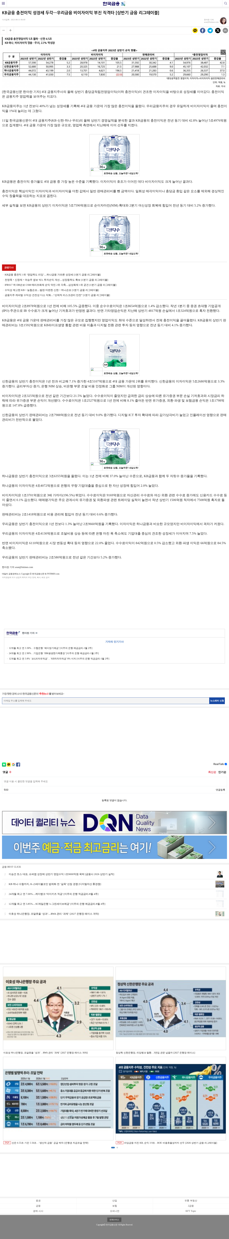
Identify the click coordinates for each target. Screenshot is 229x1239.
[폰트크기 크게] (10, 30)
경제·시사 (38, 1211)
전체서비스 (114, 1220)
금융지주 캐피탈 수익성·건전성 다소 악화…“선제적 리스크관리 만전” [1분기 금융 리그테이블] (57, 295)
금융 (38, 1206)
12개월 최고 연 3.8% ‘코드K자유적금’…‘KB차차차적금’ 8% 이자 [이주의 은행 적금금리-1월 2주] (59, 658)
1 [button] (113, 1147)
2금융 (191, 1206)
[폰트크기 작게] (3, 30)
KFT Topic (191, 1211)
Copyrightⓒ (100, 1225)
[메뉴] (3, 3)
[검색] (225, 3)
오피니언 (114, 1211)
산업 (114, 1200)
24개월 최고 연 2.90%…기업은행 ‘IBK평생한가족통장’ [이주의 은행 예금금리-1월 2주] (54, 653)
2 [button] (117, 1147)
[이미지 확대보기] (223, 52)
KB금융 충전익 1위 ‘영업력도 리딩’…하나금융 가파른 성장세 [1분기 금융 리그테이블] (53, 274)
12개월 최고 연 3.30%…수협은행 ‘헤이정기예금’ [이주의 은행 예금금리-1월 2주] (50, 648)
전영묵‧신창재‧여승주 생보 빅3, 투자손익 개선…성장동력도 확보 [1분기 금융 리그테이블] (56, 280)
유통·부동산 (191, 1200)
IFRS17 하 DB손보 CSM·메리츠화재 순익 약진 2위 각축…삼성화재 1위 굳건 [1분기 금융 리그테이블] (60, 285)
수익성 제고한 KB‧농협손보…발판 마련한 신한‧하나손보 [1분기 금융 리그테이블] (52, 290)
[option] (114, 1055)
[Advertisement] (114, 603)
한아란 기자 (29, 633)
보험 (114, 1206)
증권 (38, 1200)
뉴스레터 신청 (217, 700)
